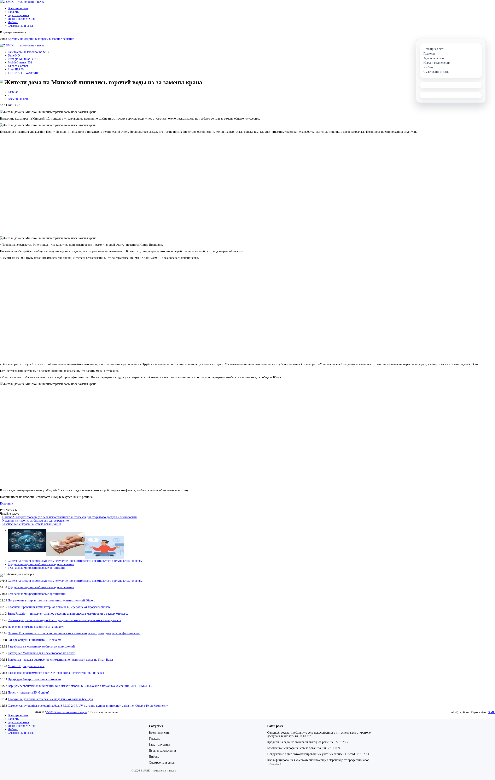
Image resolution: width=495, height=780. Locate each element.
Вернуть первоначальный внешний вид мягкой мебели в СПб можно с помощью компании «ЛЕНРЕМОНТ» (80, 686)
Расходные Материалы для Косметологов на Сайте (41, 653)
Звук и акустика (18, 15)
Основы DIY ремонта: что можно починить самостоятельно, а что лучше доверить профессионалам (74, 633)
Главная (13, 91)
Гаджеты (13, 11)
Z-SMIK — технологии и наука (66, 712)
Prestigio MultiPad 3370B (23, 59)
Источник (6, 503)
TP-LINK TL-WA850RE (23, 72)
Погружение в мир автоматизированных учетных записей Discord (51, 600)
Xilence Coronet (18, 66)
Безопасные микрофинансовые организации (31, 524)
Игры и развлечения (21, 18)
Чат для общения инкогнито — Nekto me (34, 639)
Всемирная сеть (18, 8)
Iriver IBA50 (16, 69)
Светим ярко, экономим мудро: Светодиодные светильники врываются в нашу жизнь (64, 620)
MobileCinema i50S (20, 62)
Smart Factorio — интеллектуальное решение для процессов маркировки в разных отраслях (68, 613)
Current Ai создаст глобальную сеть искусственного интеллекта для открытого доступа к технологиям (69, 517)
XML (491, 712)
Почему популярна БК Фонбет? (29, 692)
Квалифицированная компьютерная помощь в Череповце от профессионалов (59, 607)
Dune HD (14, 55)
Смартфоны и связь (20, 25)
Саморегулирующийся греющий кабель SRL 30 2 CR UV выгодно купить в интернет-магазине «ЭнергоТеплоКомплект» (88, 705)
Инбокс (13, 22)
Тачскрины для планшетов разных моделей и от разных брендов (50, 699)
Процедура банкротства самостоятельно (34, 679)
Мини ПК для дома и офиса (26, 666)
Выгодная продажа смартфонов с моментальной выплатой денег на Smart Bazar (60, 659)
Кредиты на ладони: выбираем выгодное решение (41, 38)
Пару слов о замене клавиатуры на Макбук (36, 626)
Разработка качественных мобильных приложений (41, 646)
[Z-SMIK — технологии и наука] (22, 1)
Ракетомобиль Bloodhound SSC (28, 52)
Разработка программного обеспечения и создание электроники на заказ (56, 672)
